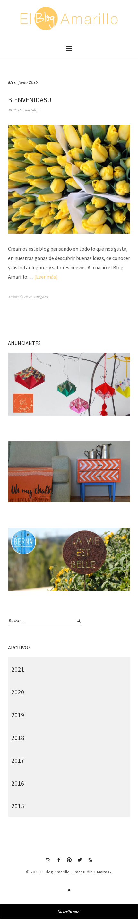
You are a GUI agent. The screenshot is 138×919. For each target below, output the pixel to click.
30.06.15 (15, 109)
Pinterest (69, 862)
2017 (17, 760)
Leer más (46, 276)
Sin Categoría (38, 296)
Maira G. (104, 872)
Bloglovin (90, 862)
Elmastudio (82, 872)
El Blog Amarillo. (55, 872)
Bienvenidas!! (30, 100)
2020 (17, 692)
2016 (17, 783)
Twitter (79, 862)
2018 (17, 738)
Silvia (35, 109)
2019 (17, 715)
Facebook (58, 862)
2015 (17, 806)
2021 (17, 669)
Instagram (48, 862)
